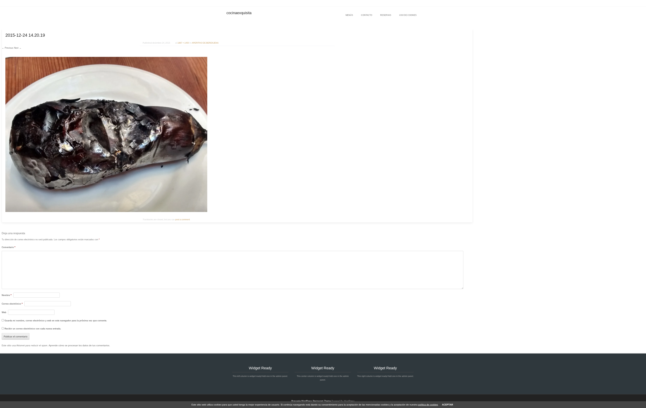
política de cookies (428, 404)
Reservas (385, 15)
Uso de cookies (408, 15)
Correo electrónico (12, 304)
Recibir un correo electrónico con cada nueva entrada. (33, 328)
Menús (349, 15)
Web (4, 312)
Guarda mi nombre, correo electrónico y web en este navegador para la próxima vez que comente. (56, 320)
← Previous (7, 48)
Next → (17, 48)
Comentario (8, 247)
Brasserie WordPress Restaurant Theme (311, 401)
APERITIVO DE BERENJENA (205, 43)
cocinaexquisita (239, 13)
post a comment (182, 219)
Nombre (6, 295)
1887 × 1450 (183, 43)
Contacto (366, 15)
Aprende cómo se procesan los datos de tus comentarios (79, 345)
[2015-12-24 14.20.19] (106, 211)
